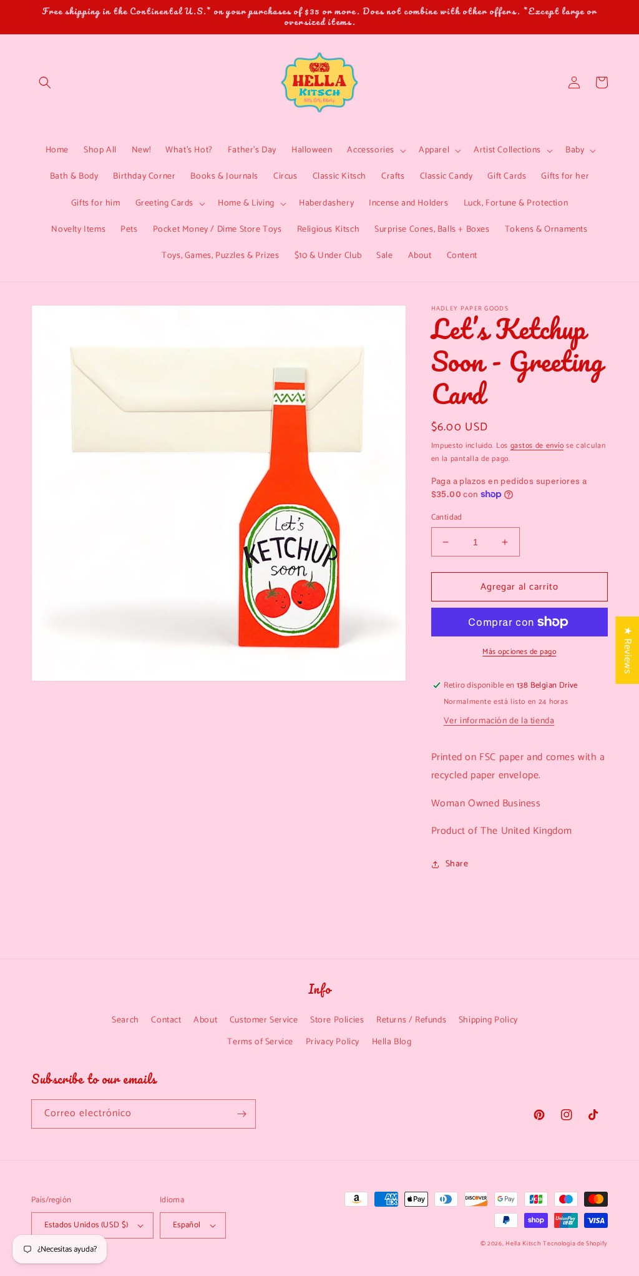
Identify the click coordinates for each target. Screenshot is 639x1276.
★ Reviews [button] (627, 649)
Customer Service (264, 1020)
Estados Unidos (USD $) (86, 1225)
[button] (45, 82)
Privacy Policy (332, 1042)
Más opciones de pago (519, 652)
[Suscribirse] (241, 1114)
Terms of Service (260, 1042)
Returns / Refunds (411, 1020)
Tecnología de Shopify (575, 1244)
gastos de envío (537, 446)
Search (125, 1020)
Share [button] (457, 864)
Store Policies (337, 1020)
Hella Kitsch (522, 1244)
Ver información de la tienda (499, 721)
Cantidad (446, 518)
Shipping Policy (488, 1020)
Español (187, 1225)
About (205, 1020)
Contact (166, 1020)
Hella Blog (392, 1042)
